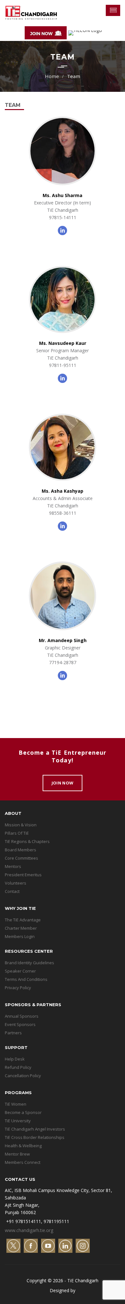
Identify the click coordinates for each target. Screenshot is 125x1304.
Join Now (62, 783)
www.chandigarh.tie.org (29, 1230)
